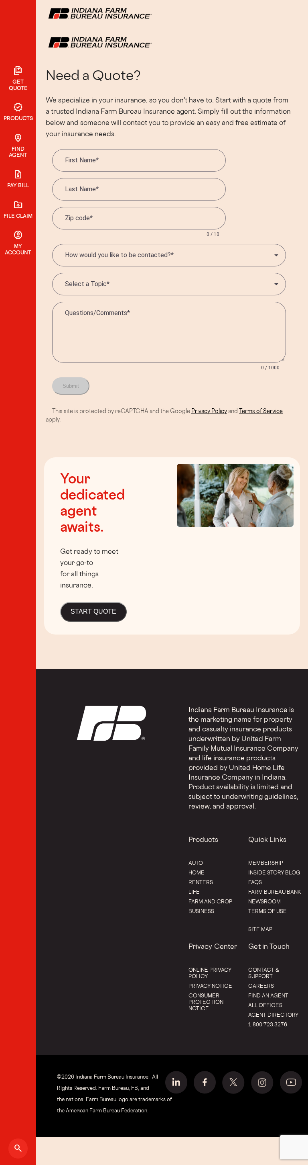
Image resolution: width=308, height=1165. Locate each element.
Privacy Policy (209, 410)
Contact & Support (263, 972)
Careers (261, 986)
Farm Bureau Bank (274, 892)
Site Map (260, 929)
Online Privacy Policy (209, 972)
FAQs (255, 882)
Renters (200, 882)
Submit (71, 386)
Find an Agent (268, 995)
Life (194, 892)
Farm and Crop (210, 901)
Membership (265, 863)
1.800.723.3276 (267, 1024)
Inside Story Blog (274, 872)
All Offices (265, 1005)
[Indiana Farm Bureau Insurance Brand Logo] (115, 41)
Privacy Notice (210, 986)
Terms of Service (261, 410)
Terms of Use (267, 911)
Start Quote (93, 611)
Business (201, 911)
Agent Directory (273, 1014)
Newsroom (264, 901)
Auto (195, 863)
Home (196, 872)
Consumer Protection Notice (205, 1001)
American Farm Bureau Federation (106, 1110)
